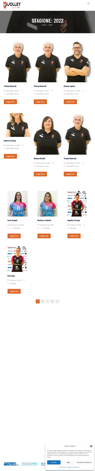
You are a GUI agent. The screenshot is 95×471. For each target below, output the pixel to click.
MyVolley (17, 228)
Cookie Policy (62, 467)
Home (44, 25)
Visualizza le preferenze (84, 462)
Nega (68, 462)
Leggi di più (10, 102)
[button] (91, 446)
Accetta (53, 462)
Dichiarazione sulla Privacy (73, 467)
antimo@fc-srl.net (12, 94)
